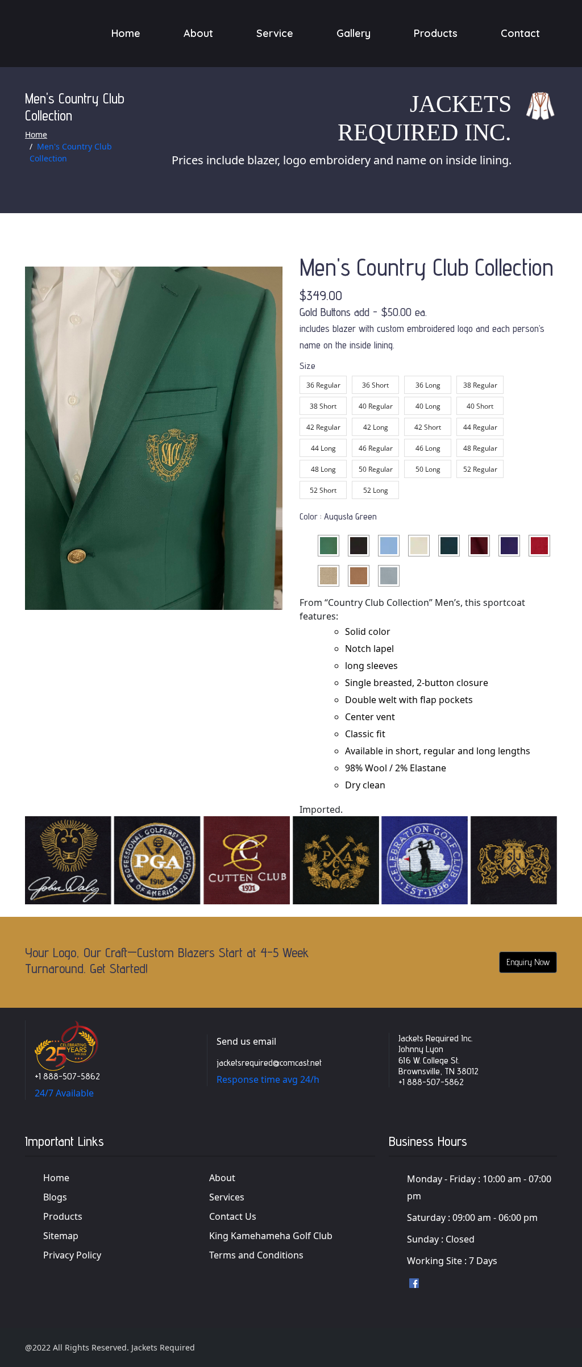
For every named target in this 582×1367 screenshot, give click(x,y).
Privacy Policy (72, 1255)
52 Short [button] (323, 490)
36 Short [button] (375, 385)
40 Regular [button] (376, 406)
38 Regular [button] (480, 385)
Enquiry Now (528, 962)
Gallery (353, 33)
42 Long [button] (375, 427)
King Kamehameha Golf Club (270, 1235)
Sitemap (60, 1235)
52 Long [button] (375, 490)
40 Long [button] (427, 406)
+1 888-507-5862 (67, 1076)
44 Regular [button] (480, 427)
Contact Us (232, 1216)
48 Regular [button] (480, 448)
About (198, 33)
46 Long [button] (427, 448)
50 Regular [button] (376, 469)
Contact (520, 33)
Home (125, 33)
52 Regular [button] (480, 469)
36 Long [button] (427, 385)
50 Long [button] (427, 469)
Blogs (55, 1197)
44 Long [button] (323, 448)
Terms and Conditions (256, 1255)
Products (436, 33)
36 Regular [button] (323, 385)
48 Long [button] (323, 469)
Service (274, 33)
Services (226, 1197)
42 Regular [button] (323, 427)
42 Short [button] (427, 427)
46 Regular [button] (376, 448)
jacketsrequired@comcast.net (269, 1062)
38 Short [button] (323, 406)
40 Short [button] (480, 406)
